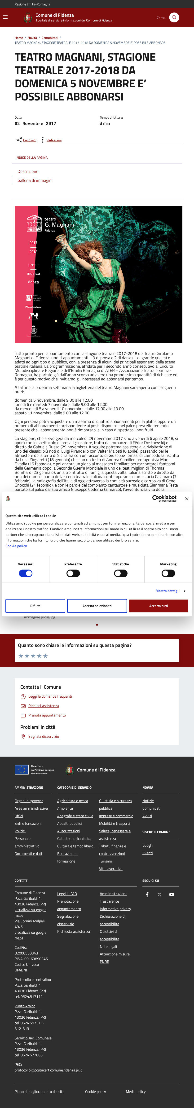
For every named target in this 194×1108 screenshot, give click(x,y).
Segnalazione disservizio (68, 920)
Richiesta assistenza (73, 931)
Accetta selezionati (97, 605)
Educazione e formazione (67, 857)
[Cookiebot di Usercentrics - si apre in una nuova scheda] (155, 498)
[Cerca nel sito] (174, 17)
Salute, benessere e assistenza (115, 834)
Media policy (136, 1091)
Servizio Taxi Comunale (33, 1038)
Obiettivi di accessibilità (109, 935)
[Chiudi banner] (187, 498)
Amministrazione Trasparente (113, 897)
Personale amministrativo (27, 842)
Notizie (148, 801)
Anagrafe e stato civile (75, 816)
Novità (32, 37)
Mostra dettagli (168, 590)
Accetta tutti (158, 605)
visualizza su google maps (30, 912)
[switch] (73, 573)
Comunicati (49, 37)
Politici (20, 831)
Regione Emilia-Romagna (32, 4)
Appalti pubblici (69, 823)
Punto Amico (25, 1006)
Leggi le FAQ (67, 893)
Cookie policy (16, 546)
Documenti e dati (28, 853)
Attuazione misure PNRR (115, 957)
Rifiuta (35, 605)
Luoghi (147, 845)
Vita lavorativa (111, 868)
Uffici (19, 816)
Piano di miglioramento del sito (39, 1091)
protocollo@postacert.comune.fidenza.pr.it (48, 1070)
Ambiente (65, 808)
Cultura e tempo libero (75, 846)
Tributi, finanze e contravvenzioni (112, 849)
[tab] (97, 625)
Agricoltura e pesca (72, 801)
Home (19, 37)
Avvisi (147, 816)
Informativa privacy (115, 909)
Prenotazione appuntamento (69, 905)
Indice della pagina (32, 157)
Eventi (147, 853)
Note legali (108, 946)
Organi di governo (29, 801)
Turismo (105, 861)
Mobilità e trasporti (114, 823)
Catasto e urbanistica (74, 838)
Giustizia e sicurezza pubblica (115, 804)
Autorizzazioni (68, 831)
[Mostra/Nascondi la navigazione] (5, 17)
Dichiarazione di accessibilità (112, 920)
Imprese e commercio (116, 816)
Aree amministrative (31, 808)
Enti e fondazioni (28, 823)
